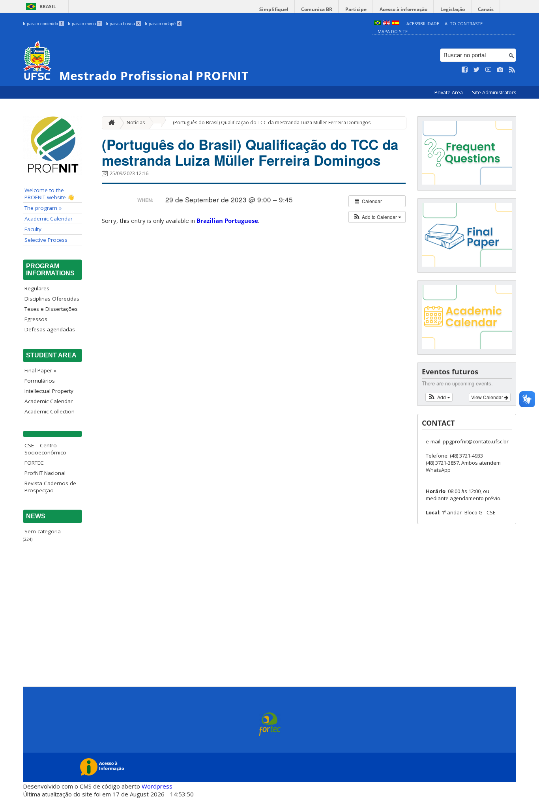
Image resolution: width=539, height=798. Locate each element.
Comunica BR (316, 9)
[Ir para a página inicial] (109, 123)
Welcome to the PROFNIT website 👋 (49, 194)
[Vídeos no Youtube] (488, 70)
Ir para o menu (84, 23)
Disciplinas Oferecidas (51, 298)
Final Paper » (40, 370)
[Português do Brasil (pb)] (377, 23)
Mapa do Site (393, 31)
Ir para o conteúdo (43, 23)
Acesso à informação (403, 9)
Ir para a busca (123, 23)
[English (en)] (386, 23)
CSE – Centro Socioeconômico (45, 449)
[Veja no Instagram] (500, 70)
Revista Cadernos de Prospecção (50, 487)
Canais (486, 9)
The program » (43, 207)
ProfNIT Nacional (45, 473)
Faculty (32, 229)
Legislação (452, 9)
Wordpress (157, 786)
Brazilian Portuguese (227, 220)
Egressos (35, 319)
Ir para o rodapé (162, 23)
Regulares (36, 288)
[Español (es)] (395, 23)
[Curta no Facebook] (465, 70)
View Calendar (487, 397)
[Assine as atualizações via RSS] (512, 70)
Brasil (47, 6)
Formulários (39, 380)
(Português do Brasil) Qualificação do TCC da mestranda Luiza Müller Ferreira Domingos (272, 122)
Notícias (136, 122)
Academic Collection (49, 411)
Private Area (449, 92)
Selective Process (45, 239)
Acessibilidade (422, 23)
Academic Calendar (48, 218)
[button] (377, 216)
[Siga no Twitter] (476, 70)
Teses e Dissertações (51, 308)
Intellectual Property (48, 390)
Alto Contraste (464, 23)
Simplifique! (273, 9)
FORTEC (34, 462)
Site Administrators (494, 92)
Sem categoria (42, 531)
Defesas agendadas (49, 329)
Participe (356, 9)
